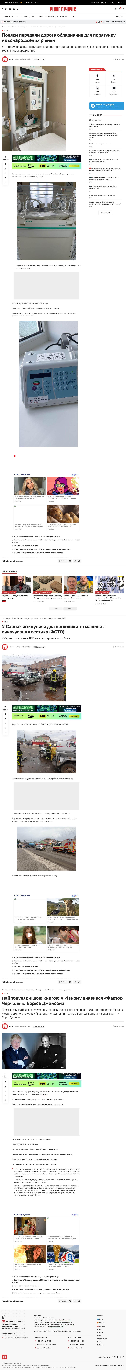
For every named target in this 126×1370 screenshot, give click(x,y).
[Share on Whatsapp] (5, 173)
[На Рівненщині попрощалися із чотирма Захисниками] (78, 584)
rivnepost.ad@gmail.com (55, 1326)
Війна (66, 592)
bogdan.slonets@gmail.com (64, 1322)
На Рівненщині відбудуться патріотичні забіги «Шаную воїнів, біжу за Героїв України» (108, 598)
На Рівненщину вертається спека (26, 546)
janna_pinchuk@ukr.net (67, 1324)
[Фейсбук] (2, 9)
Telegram (44, 1094)
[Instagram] (97, 91)
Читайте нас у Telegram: (105, 105)
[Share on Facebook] (5, 163)
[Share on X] (5, 168)
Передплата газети (107, 2)
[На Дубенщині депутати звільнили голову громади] (16, 584)
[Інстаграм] (13, 9)
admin (11, 59)
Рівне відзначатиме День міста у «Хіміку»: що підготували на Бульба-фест (42, 549)
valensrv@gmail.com (64, 1320)
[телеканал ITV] (4, 601)
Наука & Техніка (45, 592)
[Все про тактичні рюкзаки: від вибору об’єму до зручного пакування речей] (47, 584)
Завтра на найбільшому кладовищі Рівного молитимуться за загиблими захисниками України (103, 135)
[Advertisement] (46, 285)
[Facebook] (97, 79)
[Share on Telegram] (5, 177)
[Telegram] (17, 9)
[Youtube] (114, 91)
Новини (6, 30)
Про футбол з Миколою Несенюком (114, 21)
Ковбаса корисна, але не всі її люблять (102, 195)
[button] (116, 9)
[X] (5, 9)
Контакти (121, 2)
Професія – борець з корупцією (24, 21)
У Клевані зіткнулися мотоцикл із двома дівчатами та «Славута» (38, 553)
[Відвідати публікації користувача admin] (5, 59)
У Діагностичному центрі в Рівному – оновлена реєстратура (37, 536)
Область (5, 592)
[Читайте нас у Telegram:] (93, 106)
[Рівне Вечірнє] (4, 1357)
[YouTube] (9, 9)
